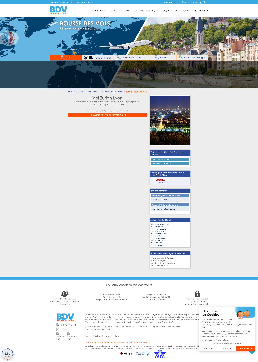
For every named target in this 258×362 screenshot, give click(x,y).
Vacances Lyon (158, 260)
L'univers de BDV (110, 326)
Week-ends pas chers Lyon (163, 263)
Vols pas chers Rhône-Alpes (163, 258)
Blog (194, 10)
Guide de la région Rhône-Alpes (164, 159)
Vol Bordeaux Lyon (159, 229)
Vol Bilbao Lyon (157, 227)
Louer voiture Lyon (159, 265)
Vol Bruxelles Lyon (158, 231)
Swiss (161, 182)
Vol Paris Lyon (157, 243)
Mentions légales (92, 326)
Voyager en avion (169, 10)
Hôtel (116, 336)
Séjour (87, 336)
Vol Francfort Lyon (159, 236)
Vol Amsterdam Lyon (160, 224)
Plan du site (143, 326)
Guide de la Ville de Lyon (162, 163)
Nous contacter (128, 326)
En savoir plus (87, 2)
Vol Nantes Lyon (158, 240)
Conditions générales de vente (166, 326)
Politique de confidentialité (97, 329)
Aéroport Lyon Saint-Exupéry (164, 209)
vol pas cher (104, 314)
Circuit (109, 336)
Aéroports (185, 10)
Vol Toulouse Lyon (159, 245)
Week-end (98, 336)
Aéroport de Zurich (161, 199)
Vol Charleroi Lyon (159, 233)
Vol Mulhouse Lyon (159, 238)
